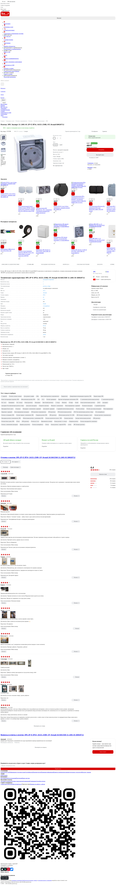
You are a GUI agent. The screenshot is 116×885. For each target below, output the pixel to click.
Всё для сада (7, 36)
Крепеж (3, 105)
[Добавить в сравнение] (4, 187)
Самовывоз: (91, 163)
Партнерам (19, 778)
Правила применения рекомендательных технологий (67, 772)
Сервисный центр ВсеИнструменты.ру (11, 784)
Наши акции (4, 775)
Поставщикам (4, 778)
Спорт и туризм (8, 74)
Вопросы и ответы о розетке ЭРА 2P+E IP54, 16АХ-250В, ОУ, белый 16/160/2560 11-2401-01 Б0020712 (42, 735)
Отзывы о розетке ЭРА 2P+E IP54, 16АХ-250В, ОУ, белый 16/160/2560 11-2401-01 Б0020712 (38, 457)
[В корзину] (2, 191)
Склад (5, 55)
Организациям (12, 778)
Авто (2, 115)
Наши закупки (26, 778)
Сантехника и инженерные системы (13, 33)
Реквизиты (3, 772)
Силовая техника (8, 39)
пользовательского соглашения (45, 880)
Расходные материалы (10, 77)
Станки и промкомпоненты (11, 58)
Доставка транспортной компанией (20, 781)
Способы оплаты (40, 781)
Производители (37, 772)
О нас (8, 772)
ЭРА (94, 271)
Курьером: (90, 167)
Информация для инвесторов (17, 772)
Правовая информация (47, 772)
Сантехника (4, 114)
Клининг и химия (8, 68)
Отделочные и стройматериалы (12, 49)
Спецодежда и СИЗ (9, 65)
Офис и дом (7, 52)
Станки (3, 111)
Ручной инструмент (9, 30)
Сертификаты (29, 772)
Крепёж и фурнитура (9, 46)
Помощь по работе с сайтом (37, 784)
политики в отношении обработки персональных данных (24, 880)
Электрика (3, 108)
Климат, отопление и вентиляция (13, 62)
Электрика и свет (8, 27)
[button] (6, 462)
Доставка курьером (6, 781)
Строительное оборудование (11, 71)
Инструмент (7, 23)
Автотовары (7, 43)
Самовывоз (33, 781)
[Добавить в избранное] (2, 187)
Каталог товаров (86, 772)
